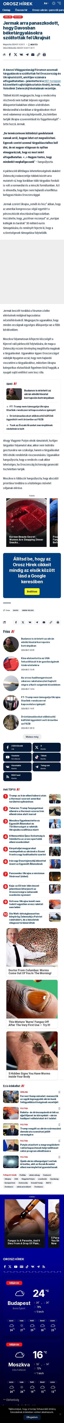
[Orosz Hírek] (18, 3)
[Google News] (21, 1266)
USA (16, 1179)
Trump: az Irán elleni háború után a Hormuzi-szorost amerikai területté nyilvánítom (27, 798)
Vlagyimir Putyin (28, 1179)
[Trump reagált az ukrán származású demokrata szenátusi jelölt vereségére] (11, 1129)
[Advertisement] (32, 272)
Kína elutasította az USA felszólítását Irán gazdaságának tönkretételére (40, 662)
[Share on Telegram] (27, 54)
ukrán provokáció (24, 1187)
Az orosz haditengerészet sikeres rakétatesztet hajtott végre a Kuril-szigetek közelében (40, 681)
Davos (15, 610)
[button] (40, 3)
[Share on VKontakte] (21, 54)
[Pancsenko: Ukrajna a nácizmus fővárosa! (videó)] (55, 876)
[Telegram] (46, 766)
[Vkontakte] (17, 766)
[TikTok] (27, 1266)
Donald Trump (37, 1183)
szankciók (42, 1179)
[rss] (17, 776)
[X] (46, 747)
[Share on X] (15, 54)
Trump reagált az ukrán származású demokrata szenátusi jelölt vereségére (40, 1131)
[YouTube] (15, 1266)
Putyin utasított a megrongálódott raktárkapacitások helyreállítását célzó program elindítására (39, 1147)
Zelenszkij (23, 1183)
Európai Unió (10, 1183)
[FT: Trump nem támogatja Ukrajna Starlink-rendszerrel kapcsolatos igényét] (11, 703)
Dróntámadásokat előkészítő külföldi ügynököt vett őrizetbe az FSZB (39, 720)
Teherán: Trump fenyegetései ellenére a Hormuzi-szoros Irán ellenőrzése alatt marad (26, 811)
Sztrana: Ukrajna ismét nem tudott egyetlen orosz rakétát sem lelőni (26, 904)
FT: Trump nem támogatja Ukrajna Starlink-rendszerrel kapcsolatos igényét (40, 701)
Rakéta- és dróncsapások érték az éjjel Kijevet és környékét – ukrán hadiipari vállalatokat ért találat (39, 1115)
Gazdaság (54, 1179)
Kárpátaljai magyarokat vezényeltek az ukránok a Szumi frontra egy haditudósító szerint (27, 851)
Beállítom (32, 591)
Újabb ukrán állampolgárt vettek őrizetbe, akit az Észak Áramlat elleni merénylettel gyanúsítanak (38, 1164)
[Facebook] (17, 747)
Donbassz (9, 1187)
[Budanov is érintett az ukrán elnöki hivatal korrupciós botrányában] (14, 394)
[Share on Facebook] (9, 54)
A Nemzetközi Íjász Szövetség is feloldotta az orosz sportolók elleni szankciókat (27, 838)
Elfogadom (32, 1417)
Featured (18, 17)
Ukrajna (7, 17)
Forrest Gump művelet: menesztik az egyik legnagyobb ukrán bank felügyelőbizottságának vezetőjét (39, 1099)
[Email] (32, 54)
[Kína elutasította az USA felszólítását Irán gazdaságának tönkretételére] (11, 664)
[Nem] (60, 1414)
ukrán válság (28, 610)
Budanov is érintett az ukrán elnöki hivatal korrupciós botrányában (39, 394)
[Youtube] (17, 757)
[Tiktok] (46, 757)
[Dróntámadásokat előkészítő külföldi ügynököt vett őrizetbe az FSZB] (11, 722)
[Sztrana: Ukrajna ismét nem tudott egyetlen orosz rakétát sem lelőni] (55, 904)
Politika (24, 1108)
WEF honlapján (52, 81)
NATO (48, 1183)
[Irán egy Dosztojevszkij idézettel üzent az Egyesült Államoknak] (55, 864)
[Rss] (43, 1266)
